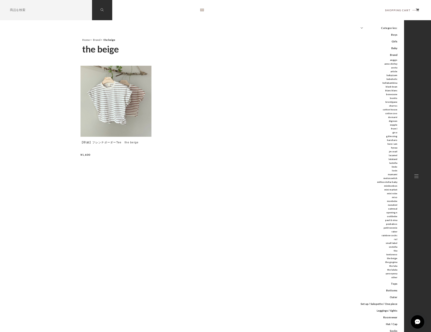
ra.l (395, 239)
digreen (393, 121)
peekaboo (391, 224)
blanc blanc (391, 90)
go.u (394, 132)
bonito (393, 98)
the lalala (392, 269)
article (393, 71)
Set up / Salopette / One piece (379, 304)
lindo (394, 166)
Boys (394, 34)
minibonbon (390, 185)
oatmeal (392, 208)
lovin (394, 170)
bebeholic (392, 79)
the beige (392, 258)
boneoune (391, 94)
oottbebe (392, 216)
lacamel (393, 155)
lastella (393, 163)
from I (394, 128)
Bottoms (391, 290)
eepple (393, 124)
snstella (393, 246)
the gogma (391, 262)
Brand (393, 55)
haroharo (392, 140)
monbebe (392, 201)
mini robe (392, 193)
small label (391, 243)
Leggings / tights (387, 310)
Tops (394, 283)
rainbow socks (389, 235)
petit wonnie (390, 227)
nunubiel (392, 204)
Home (86, 40)
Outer (393, 297)
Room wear (390, 317)
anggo (393, 60)
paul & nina (391, 220)
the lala (393, 265)
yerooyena (391, 273)
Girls (394, 41)
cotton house (390, 109)
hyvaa (394, 147)
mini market (390, 189)
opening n (391, 212)
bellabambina (390, 82)
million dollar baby (387, 182)
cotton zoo (391, 113)
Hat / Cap (391, 324)
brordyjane (391, 101)
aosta (394, 67)
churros (393, 105)
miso (394, 197)
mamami (392, 174)
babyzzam (392, 75)
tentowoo (391, 254)
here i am (392, 143)
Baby (394, 48)
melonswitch (390, 178)
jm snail (393, 151)
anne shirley (390, 63)
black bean (391, 86)
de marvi (392, 117)
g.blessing (391, 136)
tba (395, 250)
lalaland (393, 159)
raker (394, 231)
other (394, 277)
